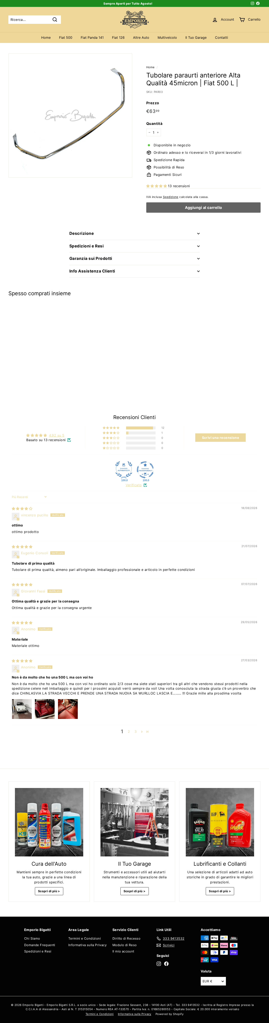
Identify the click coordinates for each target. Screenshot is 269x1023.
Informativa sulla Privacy (87, 945)
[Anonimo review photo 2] (45, 709)
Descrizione (81, 233)
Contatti (221, 37)
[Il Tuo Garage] (134, 822)
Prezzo (152, 103)
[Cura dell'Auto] (49, 822)
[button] (157, 186)
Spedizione (170, 197)
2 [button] (129, 731)
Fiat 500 (65, 37)
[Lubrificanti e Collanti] (220, 822)
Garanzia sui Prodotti (90, 258)
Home (46, 37)
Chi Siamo (32, 938)
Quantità (154, 124)
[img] (22, 508)
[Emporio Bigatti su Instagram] (159, 963)
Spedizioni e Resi (86, 246)
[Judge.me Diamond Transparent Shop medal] (145, 469)
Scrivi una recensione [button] (220, 437)
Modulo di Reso (124, 945)
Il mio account (123, 951)
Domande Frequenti (39, 945)
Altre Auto (141, 37)
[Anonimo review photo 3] (68, 709)
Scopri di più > (49, 891)
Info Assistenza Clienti (92, 271)
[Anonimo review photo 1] (22, 709)
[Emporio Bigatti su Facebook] (166, 963)
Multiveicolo (167, 37)
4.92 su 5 (57, 435)
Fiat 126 (118, 37)
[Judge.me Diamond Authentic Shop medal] (123, 469)
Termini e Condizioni (84, 938)
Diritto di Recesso (126, 938)
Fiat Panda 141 (92, 37)
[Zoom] (70, 115)
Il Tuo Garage (196, 37)
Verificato (134, 485)
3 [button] (135, 731)
